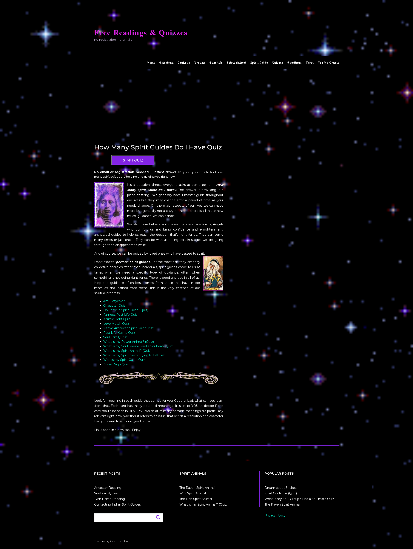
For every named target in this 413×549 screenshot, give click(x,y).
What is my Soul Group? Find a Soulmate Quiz (138, 346)
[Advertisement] (217, 101)
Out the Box (119, 541)
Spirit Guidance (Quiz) (281, 493)
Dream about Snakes (280, 488)
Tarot (309, 63)
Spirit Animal (236, 63)
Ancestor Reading (107, 488)
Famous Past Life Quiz (120, 315)
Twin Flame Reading (109, 499)
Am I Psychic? (114, 301)
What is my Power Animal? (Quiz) (128, 342)
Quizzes (277, 63)
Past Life (216, 63)
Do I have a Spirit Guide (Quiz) (125, 310)
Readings (294, 63)
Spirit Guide (259, 63)
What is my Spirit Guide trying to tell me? (134, 355)
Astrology (166, 63)
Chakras (183, 63)
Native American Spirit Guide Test (128, 328)
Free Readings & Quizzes (141, 32)
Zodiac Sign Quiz (116, 364)
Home (151, 63)
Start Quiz (133, 160)
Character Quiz (114, 306)
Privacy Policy (275, 515)
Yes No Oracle (328, 63)
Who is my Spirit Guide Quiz (124, 360)
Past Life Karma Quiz (119, 333)
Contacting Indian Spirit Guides (117, 504)
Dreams (199, 63)
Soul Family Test (115, 337)
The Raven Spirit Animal (197, 488)
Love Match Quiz (116, 324)
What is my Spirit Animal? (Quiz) (127, 351)
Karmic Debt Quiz (116, 319)
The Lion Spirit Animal (195, 499)
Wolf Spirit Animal (192, 493)
